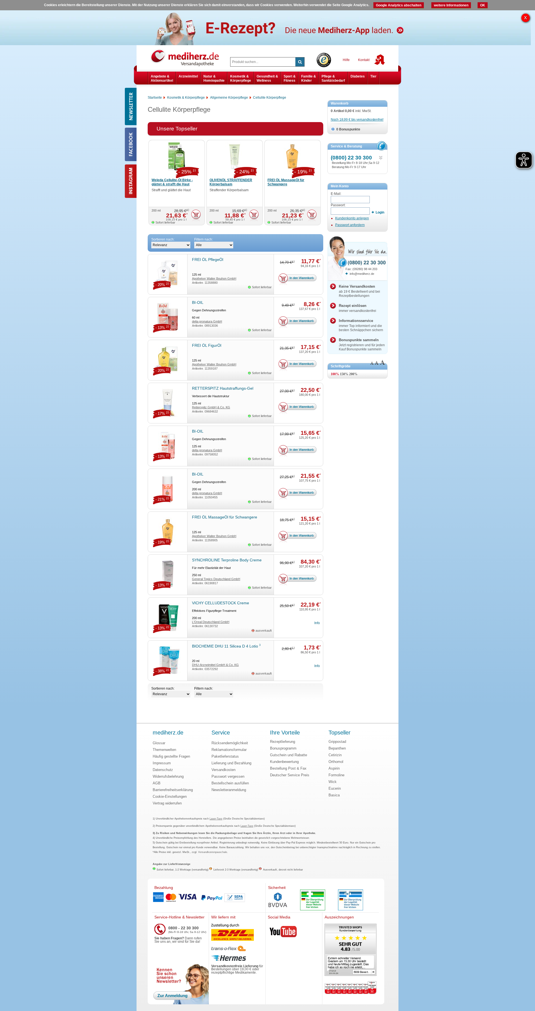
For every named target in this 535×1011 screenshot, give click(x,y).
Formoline (336, 775)
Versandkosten (223, 770)
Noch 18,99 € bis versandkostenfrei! (357, 120)
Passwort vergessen (227, 776)
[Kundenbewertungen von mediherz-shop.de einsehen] (350, 950)
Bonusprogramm (283, 748)
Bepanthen (337, 748)
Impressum (162, 763)
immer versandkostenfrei (357, 308)
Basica (334, 795)
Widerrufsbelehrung (168, 776)
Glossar (159, 743)
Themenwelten (164, 750)
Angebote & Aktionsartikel (162, 78)
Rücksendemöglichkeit (229, 743)
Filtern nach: (203, 239)
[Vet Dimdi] (350, 900)
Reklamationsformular (229, 750)
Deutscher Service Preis (289, 775)
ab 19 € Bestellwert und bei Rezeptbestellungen (359, 291)
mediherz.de (168, 733)
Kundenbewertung (284, 762)
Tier (373, 76)
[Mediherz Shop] (187, 57)
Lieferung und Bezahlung (231, 763)
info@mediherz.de (362, 273)
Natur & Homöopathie (214, 78)
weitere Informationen (451, 5)
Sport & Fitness (290, 78)
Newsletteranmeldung (228, 790)
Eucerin (335, 788)
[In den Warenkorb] (196, 215)
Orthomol (336, 762)
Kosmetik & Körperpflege (240, 78)
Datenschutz (163, 770)
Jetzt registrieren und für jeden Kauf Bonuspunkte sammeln (362, 344)
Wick (333, 782)
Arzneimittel (188, 76)
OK (482, 5)
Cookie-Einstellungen (170, 796)
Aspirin (334, 768)
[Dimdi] (312, 900)
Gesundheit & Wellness (267, 78)
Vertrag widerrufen (167, 803)
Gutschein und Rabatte (288, 755)
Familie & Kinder (308, 78)
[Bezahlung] (208, 898)
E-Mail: (336, 194)
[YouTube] (283, 932)
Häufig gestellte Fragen (171, 756)
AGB (156, 783)
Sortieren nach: (162, 239)
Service (220, 733)
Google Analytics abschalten (398, 5)
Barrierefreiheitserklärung (173, 790)
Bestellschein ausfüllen (230, 783)
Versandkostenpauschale (212, 852)
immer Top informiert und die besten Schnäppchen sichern (361, 325)
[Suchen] (299, 61)
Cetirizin (335, 755)
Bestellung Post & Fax (288, 768)
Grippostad (337, 742)
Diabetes (358, 76)
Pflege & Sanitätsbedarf (333, 78)
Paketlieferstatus (225, 756)
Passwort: (338, 205)
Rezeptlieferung (282, 742)
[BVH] (278, 900)
